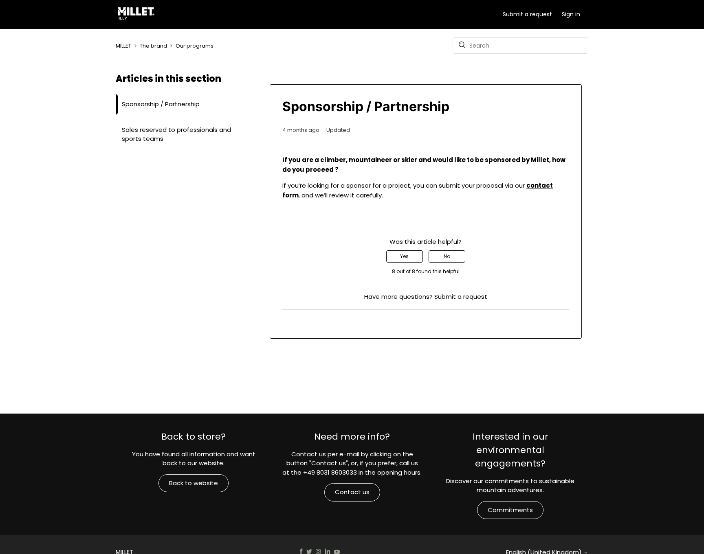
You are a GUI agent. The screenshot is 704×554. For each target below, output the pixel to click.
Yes (404, 256)
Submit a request (527, 14)
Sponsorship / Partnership (161, 104)
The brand (153, 46)
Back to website (193, 483)
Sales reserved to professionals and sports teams (176, 134)
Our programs (194, 46)
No (447, 256)
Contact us (352, 492)
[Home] (137, 15)
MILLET (123, 46)
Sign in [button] (571, 14)
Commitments (510, 510)
